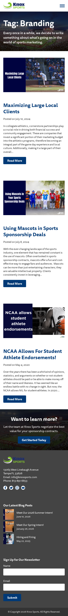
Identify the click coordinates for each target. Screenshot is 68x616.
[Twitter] (11, 488)
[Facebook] (5, 488)
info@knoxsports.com (24, 477)
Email (6, 581)
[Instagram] (17, 488)
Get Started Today (34, 440)
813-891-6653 (19, 481)
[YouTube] (23, 488)
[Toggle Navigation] (62, 5)
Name (6, 566)
